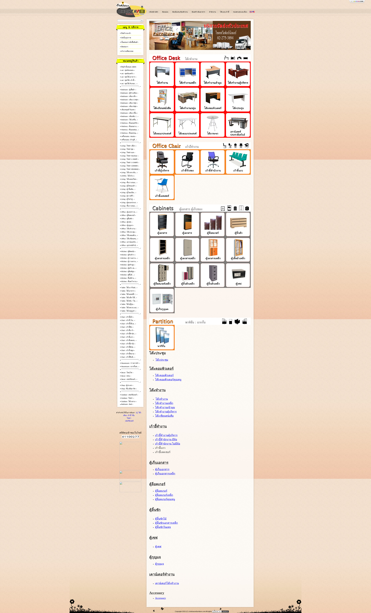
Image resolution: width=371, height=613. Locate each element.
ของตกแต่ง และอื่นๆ (240, 12)
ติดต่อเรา (124, 47)
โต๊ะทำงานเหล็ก (164, 403)
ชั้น (133, 415)
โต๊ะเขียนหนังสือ (164, 415)
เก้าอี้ (129, 415)
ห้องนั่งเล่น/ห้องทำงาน (180, 12)
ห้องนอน (165, 12)
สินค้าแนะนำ (126, 33)
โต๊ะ (139, 413)
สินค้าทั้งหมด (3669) (128, 67)
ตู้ (137, 413)
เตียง (125, 415)
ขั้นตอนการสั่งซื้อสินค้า (129, 42)
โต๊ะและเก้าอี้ (224, 12)
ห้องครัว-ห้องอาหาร (198, 12)
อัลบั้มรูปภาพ (126, 38)
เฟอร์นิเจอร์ (129, 421)
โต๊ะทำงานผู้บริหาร (166, 411)
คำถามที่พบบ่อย (127, 51)
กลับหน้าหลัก (153, 12)
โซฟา (129, 418)
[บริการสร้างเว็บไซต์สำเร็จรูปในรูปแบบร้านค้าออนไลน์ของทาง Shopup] (220, 611)
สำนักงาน (212, 12)
